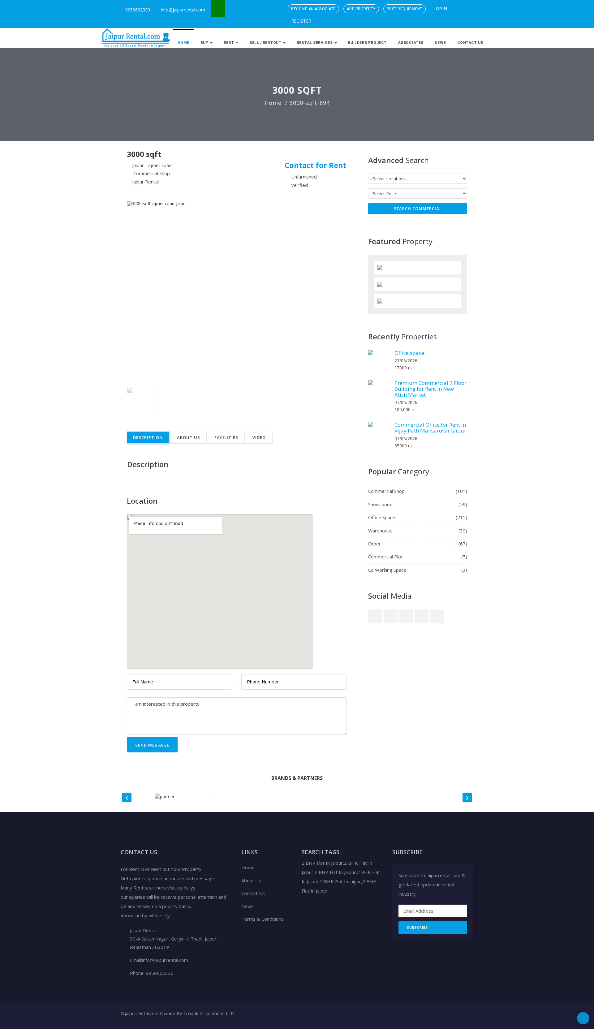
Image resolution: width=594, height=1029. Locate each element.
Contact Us (470, 43)
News (440, 43)
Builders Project (367, 43)
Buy (204, 43)
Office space (409, 352)
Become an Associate (313, 9)
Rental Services (315, 43)
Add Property (361, 9)
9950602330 (137, 10)
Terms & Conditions (262, 919)
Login (439, 8)
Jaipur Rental (145, 182)
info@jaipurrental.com (183, 10)
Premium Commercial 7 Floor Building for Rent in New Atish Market (430, 388)
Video (259, 437)
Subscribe (417, 927)
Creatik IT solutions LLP (208, 1013)
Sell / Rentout (265, 43)
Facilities (226, 437)
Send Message (152, 745)
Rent (229, 43)
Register (300, 21)
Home (183, 43)
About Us (188, 437)
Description (148, 437)
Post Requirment (405, 9)
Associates (411, 43)
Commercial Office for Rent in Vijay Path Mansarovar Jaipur (430, 427)
